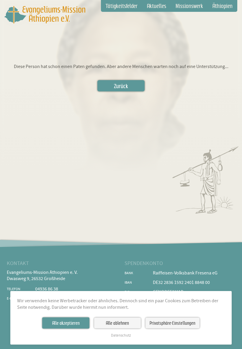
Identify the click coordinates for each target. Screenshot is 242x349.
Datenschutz (121, 335)
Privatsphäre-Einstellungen (172, 323)
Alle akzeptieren (66, 323)
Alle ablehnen (117, 323)
